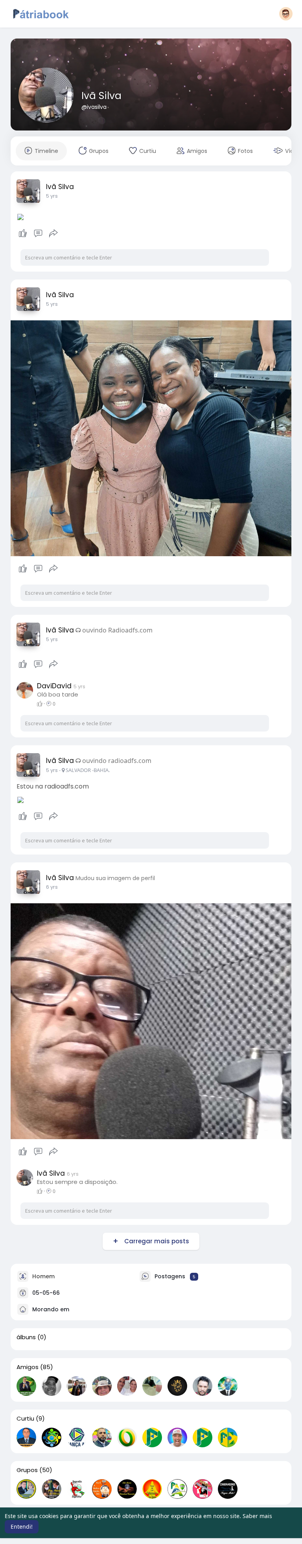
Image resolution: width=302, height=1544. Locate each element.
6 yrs (52, 887)
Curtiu (25, 1418)
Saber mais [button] (257, 1516)
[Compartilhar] (53, 233)
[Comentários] (38, 233)
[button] (285, 14)
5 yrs (52, 196)
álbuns (26, 1337)
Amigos (28, 1367)
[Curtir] (38, 233)
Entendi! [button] (22, 1526)
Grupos (27, 1470)
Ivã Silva (101, 96)
